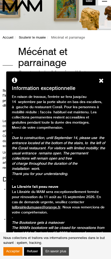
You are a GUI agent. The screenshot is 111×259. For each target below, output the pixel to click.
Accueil (8, 37)
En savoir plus (55, 251)
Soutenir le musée (32, 37)
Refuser (32, 251)
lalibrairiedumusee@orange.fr (36, 207)
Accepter (13, 251)
